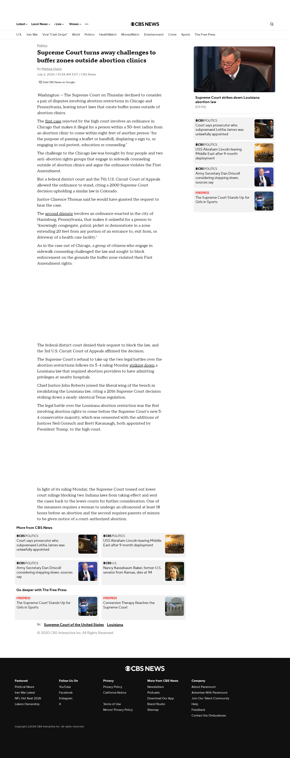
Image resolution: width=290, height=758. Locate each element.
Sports (185, 35)
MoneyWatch (130, 35)
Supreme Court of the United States (74, 625)
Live (59, 24)
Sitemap (153, 709)
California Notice (114, 692)
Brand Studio (156, 704)
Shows (74, 24)
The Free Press (205, 35)
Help (195, 704)
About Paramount (204, 686)
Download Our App (160, 698)
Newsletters (155, 686)
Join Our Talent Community (210, 698)
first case (53, 121)
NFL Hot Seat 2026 (28, 698)
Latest (21, 24)
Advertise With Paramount (209, 692)
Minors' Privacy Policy (118, 709)
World (76, 35)
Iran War (32, 35)
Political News (24, 686)
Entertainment (154, 35)
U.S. (19, 35)
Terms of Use (112, 704)
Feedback (198, 709)
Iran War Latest (25, 692)
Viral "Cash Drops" (54, 35)
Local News (40, 24)
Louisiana (115, 625)
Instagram (65, 698)
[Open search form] (272, 24)
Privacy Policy (112, 686)
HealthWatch (108, 35)
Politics (89, 35)
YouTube (65, 686)
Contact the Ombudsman (209, 715)
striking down (142, 365)
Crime (172, 35)
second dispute (59, 213)
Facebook (66, 692)
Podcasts (153, 692)
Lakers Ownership (27, 704)
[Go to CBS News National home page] (145, 24)
